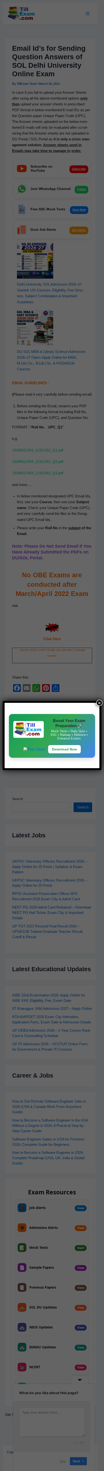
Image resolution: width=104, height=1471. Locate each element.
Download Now (64, 749)
